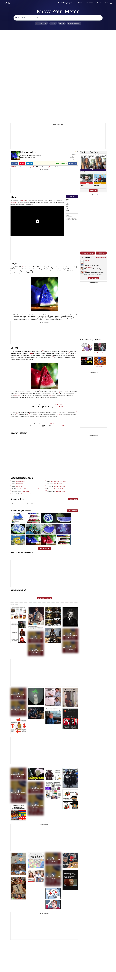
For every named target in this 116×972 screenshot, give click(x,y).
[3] (21, 267)
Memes (61, 23)
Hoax (67, 204)
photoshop (68, 219)
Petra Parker (84, 352)
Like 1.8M (73, 163)
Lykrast (34, 157)
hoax (76, 219)
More (99, 3)
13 (73, 157)
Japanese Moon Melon (61, 491)
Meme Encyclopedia (66, 3)
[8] (59, 392)
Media (80, 3)
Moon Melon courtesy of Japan (58, 481)
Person (87, 183)
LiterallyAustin (38, 155)
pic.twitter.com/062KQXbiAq (55, 404)
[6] (43, 350)
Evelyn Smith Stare (85, 172)
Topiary (82, 185)
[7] (69, 352)
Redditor (30, 353)
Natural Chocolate (20, 481)
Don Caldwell (88, 267)
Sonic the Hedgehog (99, 366)
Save (22, 163)
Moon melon (25, 491)
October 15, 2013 (58, 407)
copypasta (13, 202)
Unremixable (19, 483)
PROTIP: (13, 167)
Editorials (90, 3)
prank (73, 219)
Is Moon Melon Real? (58, 488)
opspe (86, 263)
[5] (53, 356)
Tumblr (67, 212)
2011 (67, 208)
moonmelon (69, 218)
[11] (29, 413)
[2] (37, 267)
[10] (16, 413)
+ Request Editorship (101, 257)
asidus (74, 218)
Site (100, 183)
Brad (85, 271)
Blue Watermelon (58, 483)
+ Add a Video (73, 499)
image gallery (32, 167)
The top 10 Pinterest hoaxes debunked (29, 488)
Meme (72, 196)
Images (53, 23)
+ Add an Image (72, 510)
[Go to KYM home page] (7, 3)
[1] (40, 265)
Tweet (30, 163)
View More (93, 190)
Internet (23, 200)
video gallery (48, 167)
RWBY (82, 366)
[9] (76, 411)
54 (73, 159)
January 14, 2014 (59, 426)
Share (15, 163)
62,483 (74, 154)
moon (67, 216)
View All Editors (93, 278)
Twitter (51, 395)
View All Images (44, 548)
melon (70, 216)
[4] (39, 390)
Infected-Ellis (19, 486)
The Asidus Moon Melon (27, 494)
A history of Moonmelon (60, 486)
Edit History (101, 253)
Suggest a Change (87, 253)
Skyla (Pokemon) (98, 352)
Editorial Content (74, 23)
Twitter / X (96, 185)
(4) (91, 257)
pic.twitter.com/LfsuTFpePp (50, 423)
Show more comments (44, 598)
